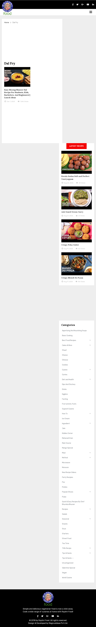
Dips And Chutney (68, 384)
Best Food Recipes (69, 340)
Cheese (65, 355)
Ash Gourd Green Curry (72, 212)
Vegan (64, 573)
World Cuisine (67, 578)
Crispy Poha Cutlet (70, 245)
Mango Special (67, 448)
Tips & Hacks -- (68, 558)
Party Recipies (67, 477)
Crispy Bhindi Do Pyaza (72, 278)
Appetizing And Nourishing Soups (74, 331)
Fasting (65, 399)
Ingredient (66, 424)
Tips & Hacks (67, 553)
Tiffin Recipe (66, 548)
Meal (63, 453)
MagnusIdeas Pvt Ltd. (58, 623)
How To (65, 414)
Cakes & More (67, 345)
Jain (63, 428)
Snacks (65, 524)
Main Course (66, 443)
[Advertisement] (32, 42)
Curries (64, 375)
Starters (65, 534)
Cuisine (64, 370)
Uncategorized (67, 563)
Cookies (65, 365)
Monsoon (65, 467)
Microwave (66, 463)
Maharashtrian (67, 438)
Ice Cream (66, 419)
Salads (64, 514)
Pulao (64, 497)
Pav (63, 482)
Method (65, 458)
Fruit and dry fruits (69, 404)
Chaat (64, 350)
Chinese (65, 360)
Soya (64, 529)
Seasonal (65, 519)
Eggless (65, 394)
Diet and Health (68, 380)
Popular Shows (67, 492)
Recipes (65, 509)
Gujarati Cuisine (68, 409)
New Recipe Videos (69, 472)
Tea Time (65, 543)
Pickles (64, 487)
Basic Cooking (67, 336)
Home (6, 22)
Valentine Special (68, 568)
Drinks (64, 389)
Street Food (66, 538)
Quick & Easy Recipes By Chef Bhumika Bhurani (73, 503)
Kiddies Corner (67, 433)
